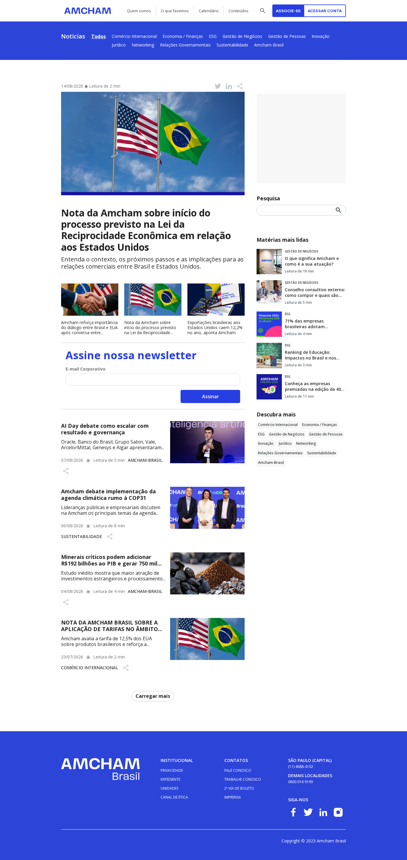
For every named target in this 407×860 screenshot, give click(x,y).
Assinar (210, 396)
